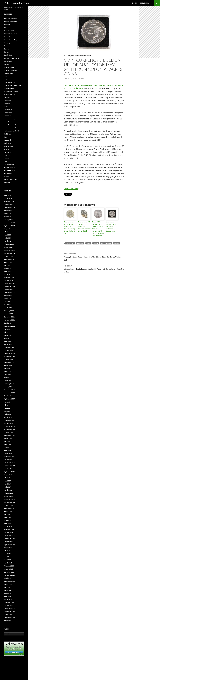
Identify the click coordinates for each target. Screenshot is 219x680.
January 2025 (8, 220)
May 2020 (7, 375)
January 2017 (8, 496)
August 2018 (8, 438)
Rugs (5, 137)
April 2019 (7, 414)
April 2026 (7, 195)
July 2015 (7, 551)
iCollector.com (146, 3)
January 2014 (8, 605)
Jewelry (6, 107)
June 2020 (7, 372)
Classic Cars (8, 55)
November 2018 (9, 429)
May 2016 (7, 520)
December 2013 (9, 608)
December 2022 (9, 283)
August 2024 (8, 229)
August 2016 (8, 511)
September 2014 (9, 581)
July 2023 (7, 265)
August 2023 (8, 262)
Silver (116, 243)
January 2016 (8, 532)
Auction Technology (10, 40)
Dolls (5, 79)
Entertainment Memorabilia (13, 85)
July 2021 (7, 332)
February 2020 (9, 384)
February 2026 (9, 201)
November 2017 (9, 466)
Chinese (6, 52)
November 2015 (9, 539)
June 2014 (7, 590)
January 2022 (8, 314)
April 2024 (7, 238)
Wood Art (7, 182)
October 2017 (8, 469)
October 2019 (8, 396)
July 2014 (7, 587)
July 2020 (7, 368)
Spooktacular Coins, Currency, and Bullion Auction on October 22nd (111, 226)
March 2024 (8, 241)
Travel (6, 161)
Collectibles (8, 61)
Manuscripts (8, 113)
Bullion (67, 56)
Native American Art (10, 128)
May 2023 (7, 268)
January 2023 (8, 280)
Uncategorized (9, 164)
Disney (6, 76)
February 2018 (9, 457)
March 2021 (8, 344)
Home (134, 3)
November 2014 (9, 575)
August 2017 (8, 475)
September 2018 (9, 435)
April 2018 (7, 450)
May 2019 (7, 411)
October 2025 (8, 204)
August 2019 (8, 402)
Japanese (7, 104)
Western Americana (10, 179)
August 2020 (8, 365)
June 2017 (7, 481)
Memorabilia (8, 116)
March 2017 (8, 490)
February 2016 (9, 529)
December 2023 (9, 250)
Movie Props (8, 122)
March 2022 (8, 308)
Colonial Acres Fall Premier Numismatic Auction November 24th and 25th (84, 226)
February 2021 (9, 347)
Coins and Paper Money (81, 56)
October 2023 (8, 256)
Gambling (7, 97)
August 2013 (8, 621)
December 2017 (9, 463)
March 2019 (8, 417)
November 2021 (9, 320)
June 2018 (7, 444)
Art (5, 28)
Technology (8, 152)
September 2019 (9, 399)
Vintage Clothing (9, 167)
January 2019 (8, 423)
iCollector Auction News (16, 3)
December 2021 (9, 317)
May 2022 (7, 302)
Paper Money (106, 243)
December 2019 (9, 390)
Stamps (6, 149)
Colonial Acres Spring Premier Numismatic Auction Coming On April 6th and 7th (69, 227)
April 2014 (7, 596)
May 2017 (7, 484)
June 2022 (7, 299)
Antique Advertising (10, 22)
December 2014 (9, 572)
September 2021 (9, 326)
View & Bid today (71, 188)
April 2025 (7, 217)
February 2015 (9, 566)
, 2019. (80, 88)
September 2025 (9, 208)
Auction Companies (10, 34)
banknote (70, 243)
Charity (6, 49)
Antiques (7, 25)
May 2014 (7, 593)
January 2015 (8, 569)
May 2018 (7, 447)
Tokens (6, 158)
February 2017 (9, 493)
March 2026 (8, 198)
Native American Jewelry (12, 131)
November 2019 (9, 393)
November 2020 (9, 356)
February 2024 (9, 244)
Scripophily (7, 140)
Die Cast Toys (8, 73)
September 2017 (9, 472)
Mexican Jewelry (9, 119)
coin (88, 243)
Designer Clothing (10, 67)
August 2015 (8, 548)
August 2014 (8, 584)
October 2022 (8, 290)
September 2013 (9, 618)
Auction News (8, 37)
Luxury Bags (8, 110)
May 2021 (7, 338)
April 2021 (7, 341)
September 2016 (9, 508)
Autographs (8, 43)
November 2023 (9, 253)
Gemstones (7, 100)
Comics (6, 64)
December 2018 (9, 426)
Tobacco (7, 155)
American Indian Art (10, 18)
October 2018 (8, 432)
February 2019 (9, 420)
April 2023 (7, 271)
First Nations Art (9, 94)
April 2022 (7, 305)
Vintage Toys (8, 173)
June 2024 (7, 235)
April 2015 (7, 560)
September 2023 (9, 259)
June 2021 (7, 335)
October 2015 (8, 542)
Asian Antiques (9, 31)
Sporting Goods (9, 146)
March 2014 (8, 599)
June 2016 (7, 517)
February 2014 (9, 602)
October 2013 (8, 614)
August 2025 (8, 211)
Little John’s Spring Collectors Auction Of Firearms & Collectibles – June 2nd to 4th (94, 269)
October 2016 (8, 505)
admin (81, 79)
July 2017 (7, 478)
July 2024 (7, 232)
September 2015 (9, 545)
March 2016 (8, 526)
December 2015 (9, 536)
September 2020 (9, 362)
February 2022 (9, 311)
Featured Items (9, 88)
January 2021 (8, 350)
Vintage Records (9, 170)
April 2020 (7, 378)
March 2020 (8, 381)
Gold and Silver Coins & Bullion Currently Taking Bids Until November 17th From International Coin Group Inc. (98, 228)
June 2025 (7, 214)
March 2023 (8, 274)
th (77, 88)
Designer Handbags (10, 70)
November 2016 (9, 502)
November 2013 (9, 611)
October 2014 (8, 578)
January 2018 (8, 460)
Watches (7, 176)
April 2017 (7, 487)
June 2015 (7, 554)
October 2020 (8, 359)
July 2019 (7, 405)
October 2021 (8, 323)
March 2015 (8, 563)
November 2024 (9, 223)
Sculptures (7, 143)
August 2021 (8, 329)
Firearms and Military (11, 91)
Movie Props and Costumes (13, 125)
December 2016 (9, 499)
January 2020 (8, 387)
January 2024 (8, 247)
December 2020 (9, 353)
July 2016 (7, 514)
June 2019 (7, 408)
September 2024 (9, 226)
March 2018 (8, 454)
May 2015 (7, 557)
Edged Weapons (9, 82)
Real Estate (7, 134)
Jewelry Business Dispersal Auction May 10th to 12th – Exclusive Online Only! (92, 257)
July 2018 (7, 441)
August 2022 (8, 296)
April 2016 (7, 523)
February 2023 (9, 277)
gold (96, 243)
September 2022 (9, 293)
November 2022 (9, 286)
